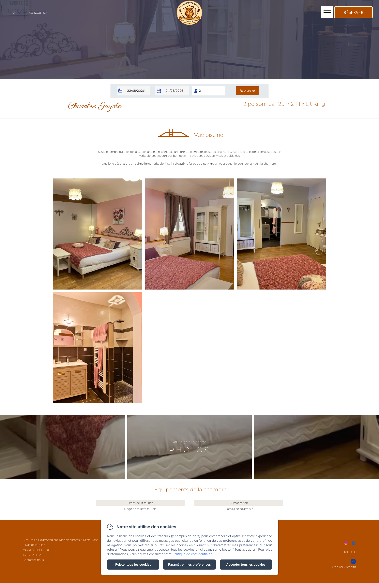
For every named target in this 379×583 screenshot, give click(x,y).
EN (346, 551)
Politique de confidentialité (192, 554)
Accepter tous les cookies (245, 564)
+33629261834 (38, 12)
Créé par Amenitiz (344, 567)
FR (353, 551)
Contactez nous (33, 560)
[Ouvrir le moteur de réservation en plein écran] (189, 91)
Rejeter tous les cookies (133, 564)
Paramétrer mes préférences (189, 564)
